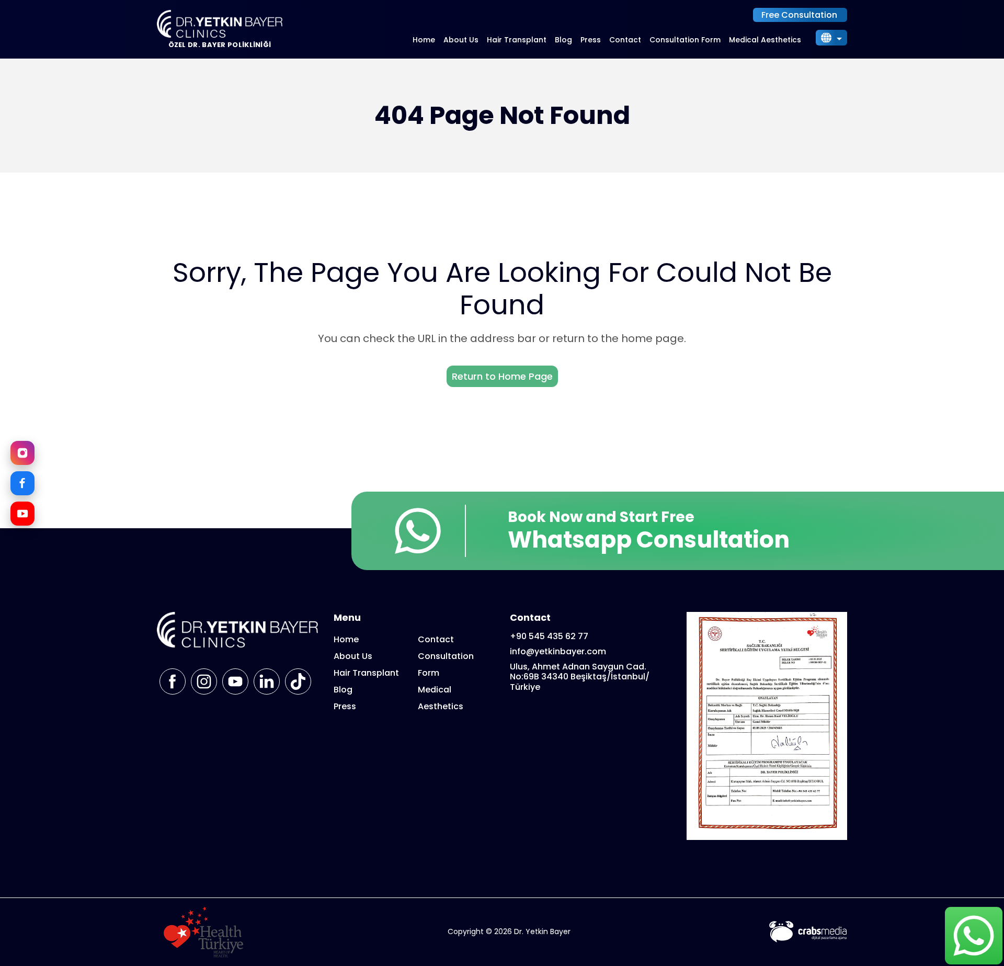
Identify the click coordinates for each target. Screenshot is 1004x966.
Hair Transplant (516, 40)
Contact (625, 40)
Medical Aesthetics (765, 40)
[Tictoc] (298, 681)
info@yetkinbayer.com (558, 651)
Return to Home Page (502, 376)
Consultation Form (685, 40)
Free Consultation (799, 15)
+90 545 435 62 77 (549, 636)
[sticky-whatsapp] (973, 935)
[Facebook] (22, 483)
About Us (460, 40)
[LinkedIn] (267, 681)
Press (590, 40)
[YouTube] (22, 514)
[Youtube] (235, 681)
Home (424, 40)
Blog (563, 40)
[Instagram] (22, 453)
